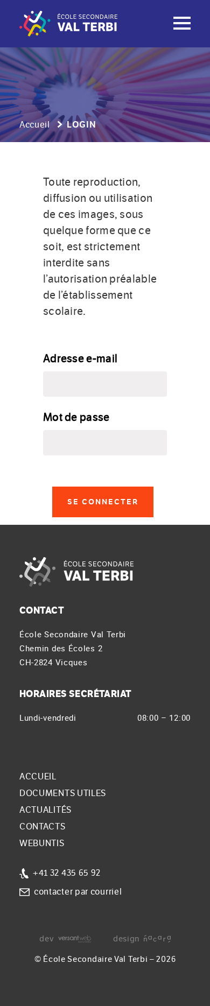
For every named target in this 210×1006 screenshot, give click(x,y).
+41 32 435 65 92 (67, 873)
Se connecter (102, 501)
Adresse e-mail (80, 358)
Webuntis (42, 843)
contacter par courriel (78, 892)
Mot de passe (76, 417)
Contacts (42, 826)
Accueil (34, 124)
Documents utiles (62, 793)
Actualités (45, 810)
